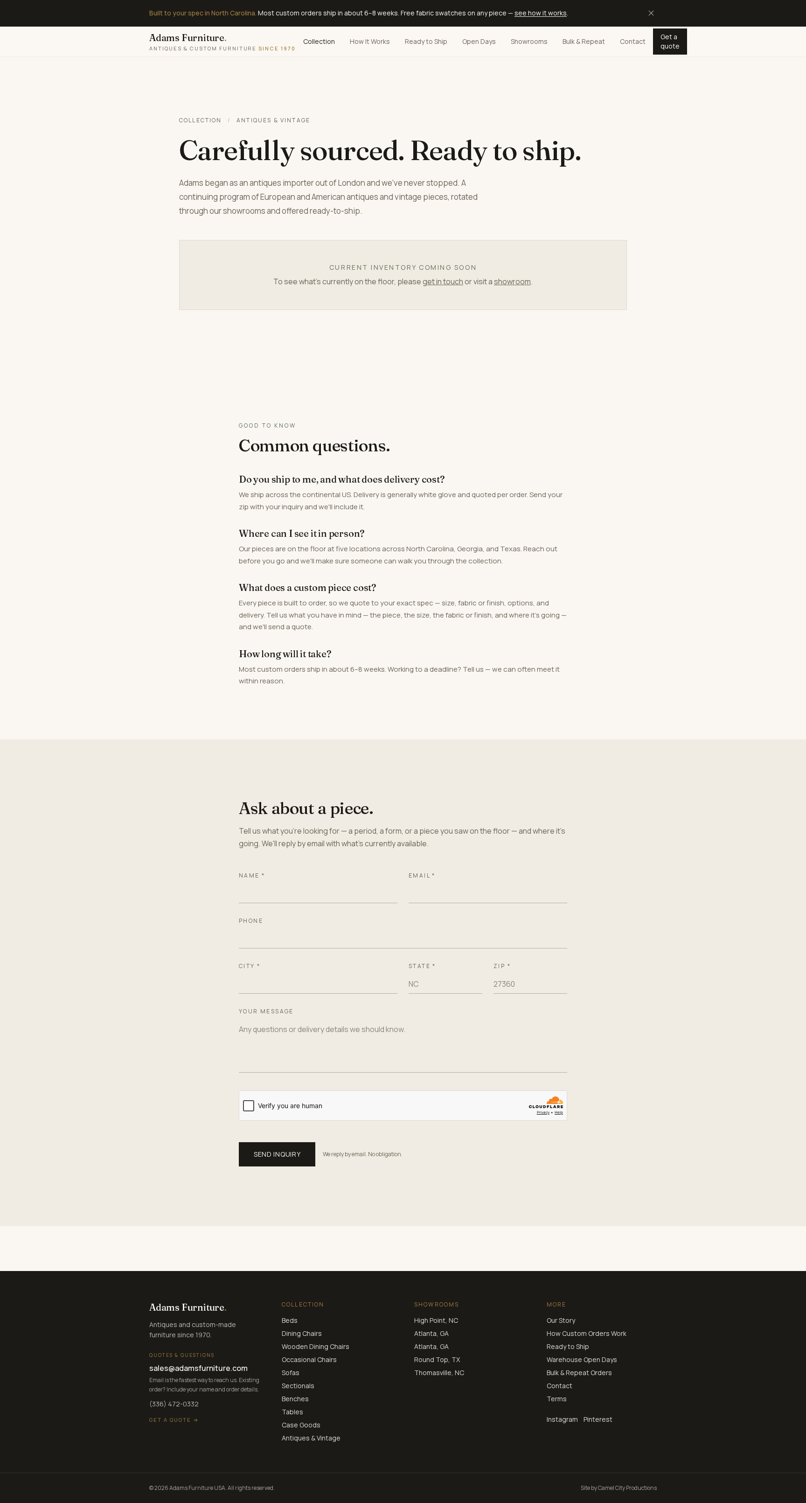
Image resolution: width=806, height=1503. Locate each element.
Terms (557, 1398)
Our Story (561, 1320)
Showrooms (529, 41)
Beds (290, 1320)
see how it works (540, 12)
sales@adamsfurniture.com (198, 1368)
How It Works (370, 41)
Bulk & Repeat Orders (579, 1372)
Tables (292, 1411)
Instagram (562, 1419)
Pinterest (598, 1419)
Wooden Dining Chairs (315, 1346)
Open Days (479, 41)
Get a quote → (174, 1419)
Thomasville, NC (439, 1372)
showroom (512, 281)
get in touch (443, 281)
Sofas (290, 1372)
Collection (319, 41)
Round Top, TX (437, 1359)
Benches (295, 1398)
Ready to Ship (426, 41)
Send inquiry (277, 1154)
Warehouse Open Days (582, 1359)
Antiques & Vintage (311, 1437)
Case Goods (301, 1424)
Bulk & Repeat (584, 41)
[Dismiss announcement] (651, 13)
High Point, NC (436, 1320)
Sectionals (298, 1385)
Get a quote (670, 41)
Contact (633, 41)
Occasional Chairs (309, 1359)
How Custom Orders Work (586, 1333)
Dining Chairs (302, 1333)
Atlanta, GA (431, 1333)
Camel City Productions (627, 1488)
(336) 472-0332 (174, 1403)
